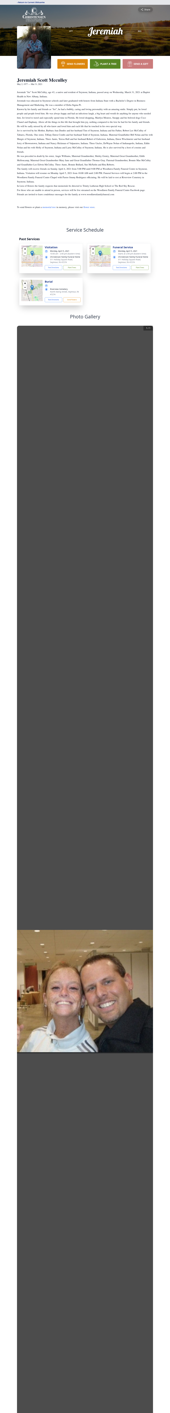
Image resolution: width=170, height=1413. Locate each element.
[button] (32, 253)
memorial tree (49, 207)
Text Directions (53, 267)
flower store (89, 207)
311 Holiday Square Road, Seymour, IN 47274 (61, 260)
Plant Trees (72, 267)
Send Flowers (72, 300)
